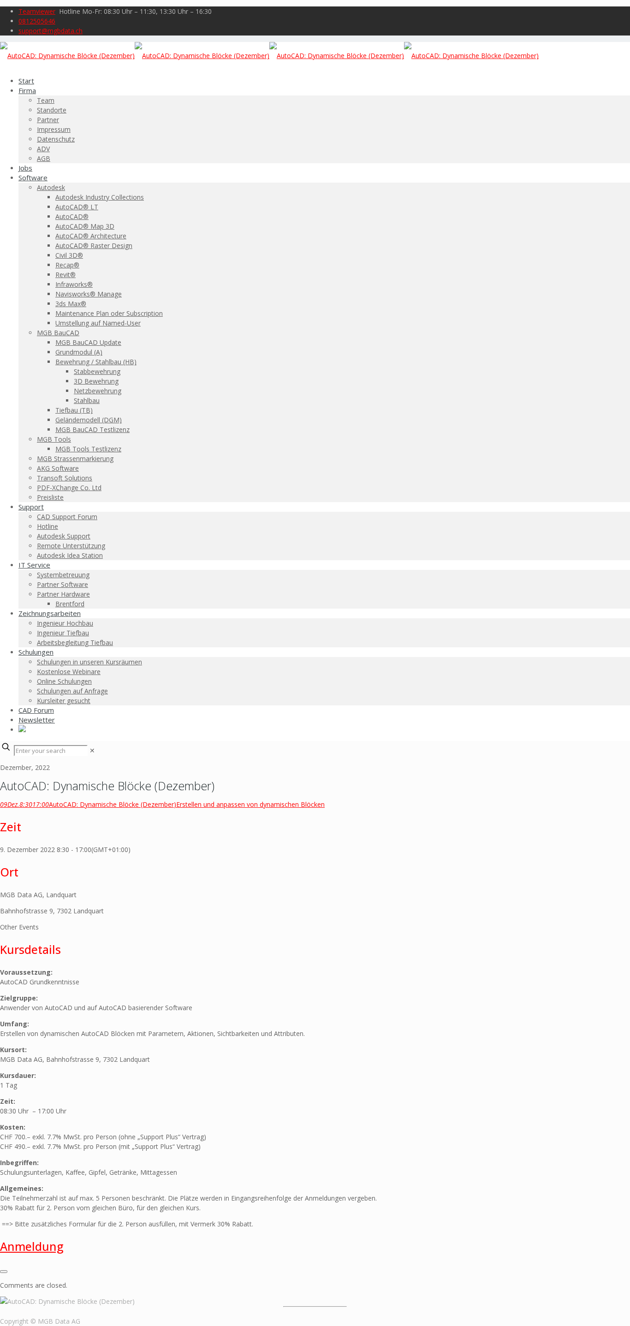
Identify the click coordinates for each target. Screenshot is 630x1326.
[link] (92, 750)
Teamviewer (36, 11)
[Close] (3, 1271)
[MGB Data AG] (269, 55)
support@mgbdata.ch (50, 30)
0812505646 (36, 21)
